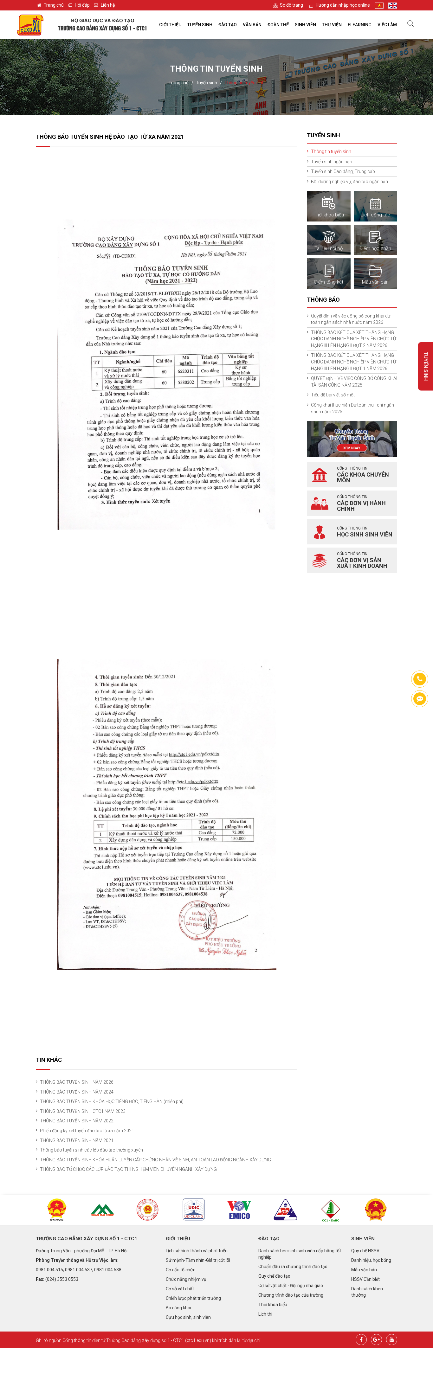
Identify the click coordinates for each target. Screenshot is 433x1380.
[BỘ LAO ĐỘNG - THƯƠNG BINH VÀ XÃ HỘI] (376, 1210)
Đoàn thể (278, 24)
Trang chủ (54, 5)
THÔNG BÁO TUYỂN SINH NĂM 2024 (76, 1091)
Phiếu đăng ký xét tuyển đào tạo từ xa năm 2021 (87, 1130)
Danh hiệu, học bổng (371, 1260)
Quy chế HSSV (365, 1250)
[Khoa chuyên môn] (319, 474)
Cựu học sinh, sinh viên (188, 1317)
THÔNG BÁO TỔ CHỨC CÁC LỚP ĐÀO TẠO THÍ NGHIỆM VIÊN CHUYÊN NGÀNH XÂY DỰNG (128, 1169)
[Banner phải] (352, 438)
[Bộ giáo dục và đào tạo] (148, 1210)
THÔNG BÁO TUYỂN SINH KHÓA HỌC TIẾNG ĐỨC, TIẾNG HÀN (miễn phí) (112, 1101)
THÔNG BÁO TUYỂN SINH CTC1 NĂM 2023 (83, 1111)
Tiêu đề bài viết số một (333, 394)
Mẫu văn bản (364, 1269)
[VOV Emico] (239, 1210)
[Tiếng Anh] (392, 5)
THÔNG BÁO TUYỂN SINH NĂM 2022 (76, 1120)
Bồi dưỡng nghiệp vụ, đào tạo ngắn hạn (349, 181)
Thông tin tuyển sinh (244, 82)
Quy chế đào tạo (274, 1276)
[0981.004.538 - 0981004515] (419, 679)
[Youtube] (391, 1338)
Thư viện (332, 24)
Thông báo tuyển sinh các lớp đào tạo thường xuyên (91, 1149)
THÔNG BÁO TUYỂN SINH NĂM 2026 (76, 1082)
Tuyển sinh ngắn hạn (331, 161)
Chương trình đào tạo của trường (290, 1295)
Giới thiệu (170, 24)
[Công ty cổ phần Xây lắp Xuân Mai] (102, 1210)
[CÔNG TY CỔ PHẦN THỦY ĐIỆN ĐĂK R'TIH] (330, 1210)
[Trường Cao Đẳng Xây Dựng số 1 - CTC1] (30, 24)
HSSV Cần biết (365, 1279)
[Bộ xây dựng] (57, 1210)
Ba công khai (178, 1307)
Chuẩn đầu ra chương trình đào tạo (292, 1266)
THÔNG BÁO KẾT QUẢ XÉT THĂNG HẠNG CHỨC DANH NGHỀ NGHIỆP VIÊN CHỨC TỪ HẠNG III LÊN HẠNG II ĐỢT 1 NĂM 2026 (353, 362)
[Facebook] (361, 1338)
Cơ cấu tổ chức (180, 1269)
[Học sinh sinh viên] (319, 531)
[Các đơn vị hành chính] (319, 503)
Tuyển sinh (199, 24)
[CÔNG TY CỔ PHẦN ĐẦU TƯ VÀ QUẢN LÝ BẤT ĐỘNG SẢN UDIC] (193, 1210)
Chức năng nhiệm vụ (186, 1279)
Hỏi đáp (82, 5)
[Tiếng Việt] (379, 5)
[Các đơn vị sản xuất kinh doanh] (319, 560)
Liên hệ (108, 5)
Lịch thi (265, 1314)
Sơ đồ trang (291, 5)
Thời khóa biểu (272, 1304)
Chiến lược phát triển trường (193, 1298)
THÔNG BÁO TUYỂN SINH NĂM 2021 (76, 1140)
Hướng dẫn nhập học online (343, 5)
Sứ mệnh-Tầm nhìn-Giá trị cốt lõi (198, 1260)
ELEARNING (360, 24)
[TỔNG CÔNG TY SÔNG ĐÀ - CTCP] (285, 1210)
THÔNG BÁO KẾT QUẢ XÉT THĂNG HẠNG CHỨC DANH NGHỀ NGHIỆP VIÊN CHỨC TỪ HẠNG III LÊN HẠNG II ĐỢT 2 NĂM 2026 (353, 339)
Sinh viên (305, 24)
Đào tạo (227, 24)
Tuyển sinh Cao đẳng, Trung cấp (343, 171)
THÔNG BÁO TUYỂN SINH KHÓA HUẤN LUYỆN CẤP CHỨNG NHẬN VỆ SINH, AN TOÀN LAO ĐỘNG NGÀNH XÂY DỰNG (155, 1159)
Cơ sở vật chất (180, 1288)
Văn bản (252, 24)
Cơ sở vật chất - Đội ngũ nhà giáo (290, 1285)
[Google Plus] (376, 1338)
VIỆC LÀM (387, 24)
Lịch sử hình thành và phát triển (197, 1250)
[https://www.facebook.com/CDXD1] (419, 698)
